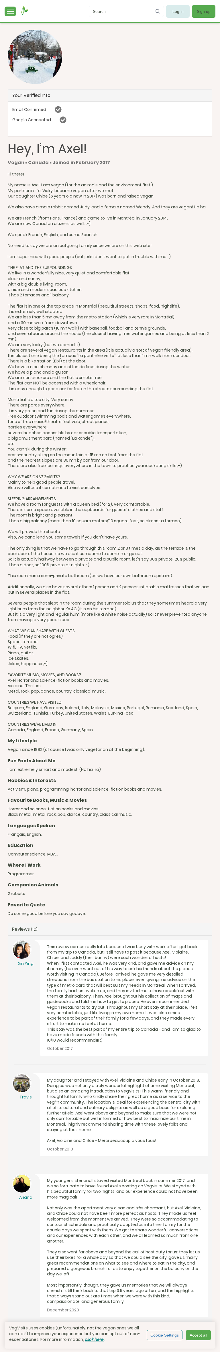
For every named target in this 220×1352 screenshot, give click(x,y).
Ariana (25, 1197)
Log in (178, 11)
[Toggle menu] (10, 11)
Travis (25, 1097)
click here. (94, 1339)
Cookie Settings (164, 1335)
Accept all (198, 1335)
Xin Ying (26, 963)
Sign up (204, 11)
